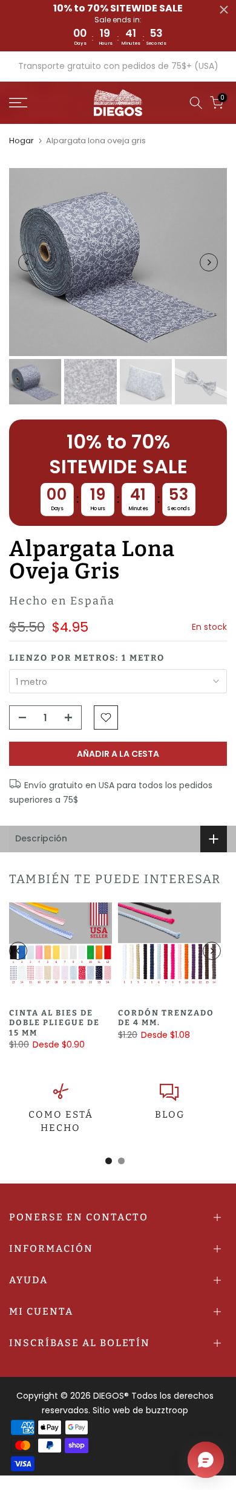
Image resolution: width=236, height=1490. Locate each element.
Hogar (21, 140)
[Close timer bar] (224, 10)
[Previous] (27, 262)
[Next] (209, 262)
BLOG (170, 1114)
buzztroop (167, 1410)
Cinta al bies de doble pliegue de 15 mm (54, 1022)
